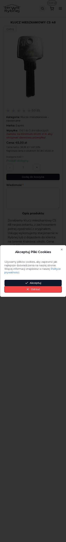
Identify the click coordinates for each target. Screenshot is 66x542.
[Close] (61, 249)
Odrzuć (35, 289)
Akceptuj (35, 283)
